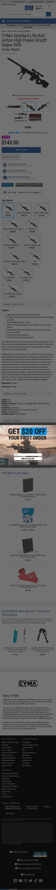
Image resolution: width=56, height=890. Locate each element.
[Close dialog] (2, 427)
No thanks (28, 463)
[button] (28, 459)
